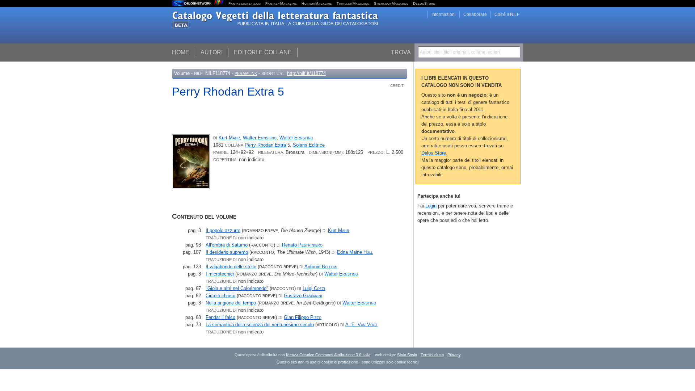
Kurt (229, 137)
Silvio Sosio (407, 355)
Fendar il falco (220, 317)
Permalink (246, 73)
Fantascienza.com (244, 3)
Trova (401, 52)
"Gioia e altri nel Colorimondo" (237, 288)
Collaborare (475, 14)
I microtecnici (220, 274)
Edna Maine (355, 252)
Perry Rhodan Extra (265, 145)
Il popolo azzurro (223, 230)
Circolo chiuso (220, 295)
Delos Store (433, 153)
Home (180, 52)
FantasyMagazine (281, 3)
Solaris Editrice (309, 145)
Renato (302, 245)
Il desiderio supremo (227, 252)
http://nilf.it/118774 (306, 73)
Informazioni (443, 14)
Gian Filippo (302, 317)
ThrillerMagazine (353, 3)
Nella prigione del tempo (231, 303)
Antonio (320, 266)
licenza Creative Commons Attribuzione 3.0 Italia (328, 355)
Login (431, 206)
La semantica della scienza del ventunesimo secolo (260, 324)
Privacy (454, 355)
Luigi (314, 288)
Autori (212, 52)
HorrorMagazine (317, 3)
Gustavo (303, 295)
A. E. (361, 324)
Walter (260, 137)
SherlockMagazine (391, 3)
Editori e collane (263, 52)
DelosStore (424, 3)
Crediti (397, 86)
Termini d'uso (432, 355)
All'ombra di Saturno (227, 245)
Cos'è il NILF (506, 14)
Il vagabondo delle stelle (231, 266)
